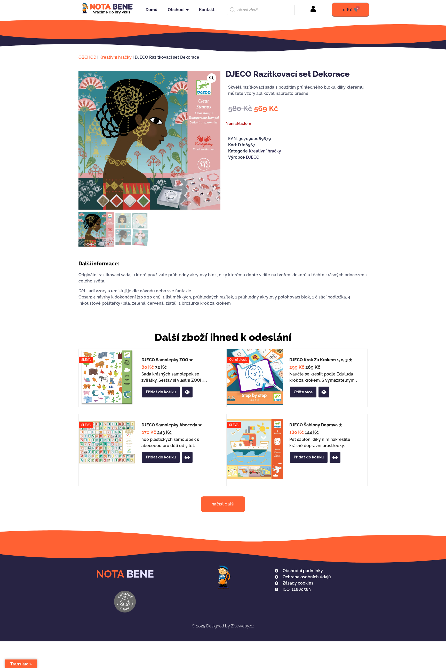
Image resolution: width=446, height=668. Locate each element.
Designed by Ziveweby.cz (223, 626)
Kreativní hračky (115, 57)
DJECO (252, 157)
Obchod (176, 9)
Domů (151, 9)
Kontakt (206, 9)
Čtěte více (303, 392)
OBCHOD (87, 57)
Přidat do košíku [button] (161, 392)
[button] (211, 78)
